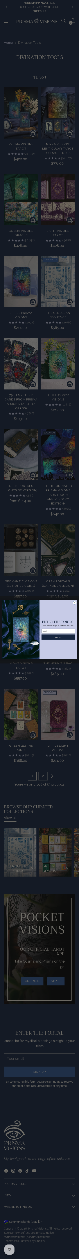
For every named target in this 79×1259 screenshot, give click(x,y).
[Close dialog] (74, 602)
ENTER (58, 637)
